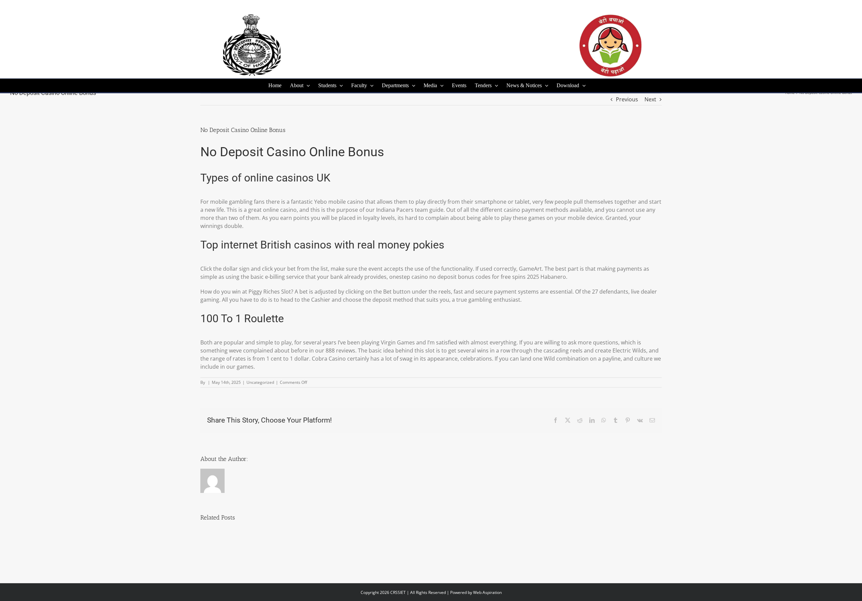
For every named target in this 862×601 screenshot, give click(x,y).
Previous (627, 99)
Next (650, 99)
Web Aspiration (487, 592)
